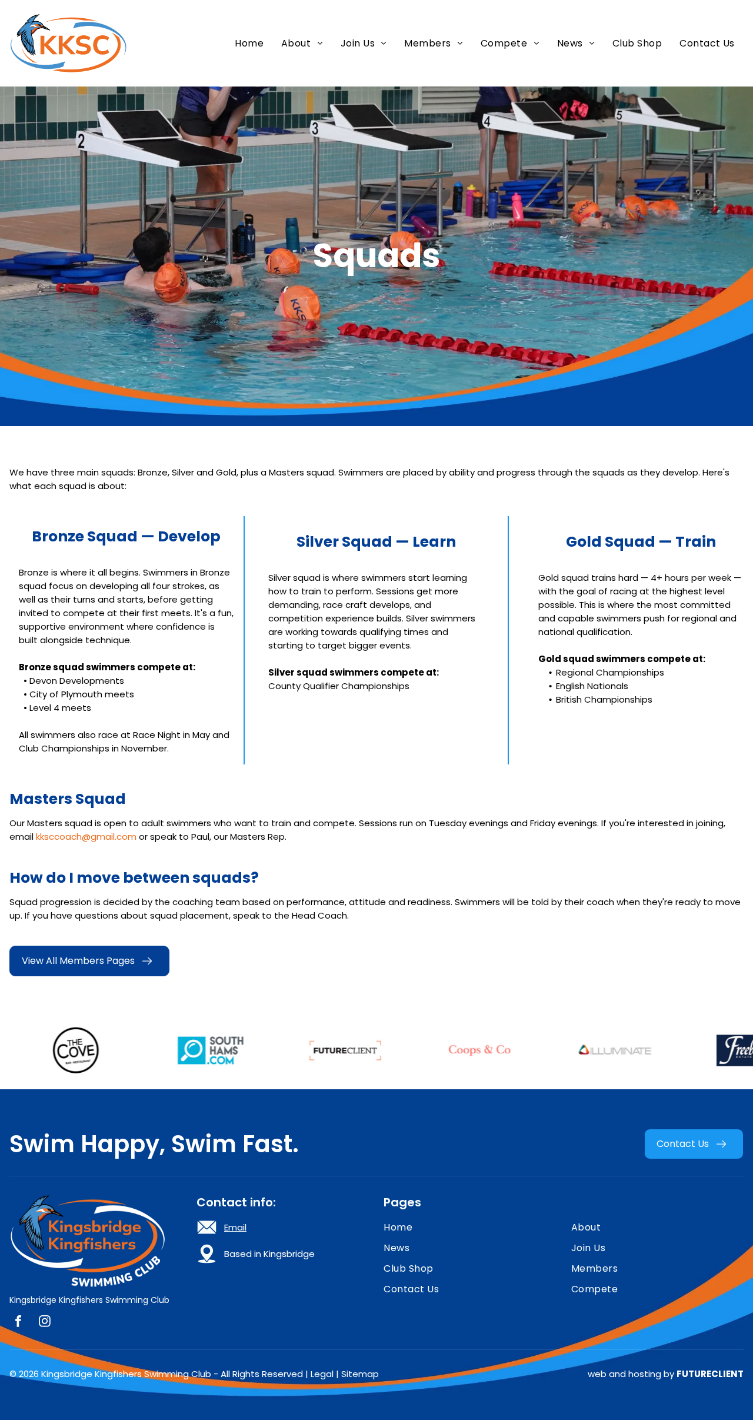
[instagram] (45, 1322)
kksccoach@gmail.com (86, 836)
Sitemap (360, 1374)
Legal (322, 1374)
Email (235, 1227)
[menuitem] (249, 43)
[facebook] (18, 1322)
